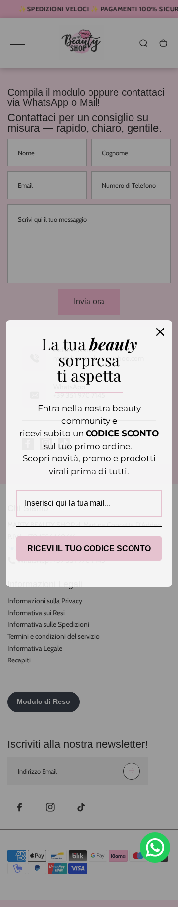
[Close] (160, 332)
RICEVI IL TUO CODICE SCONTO (89, 548)
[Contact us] (155, 847)
